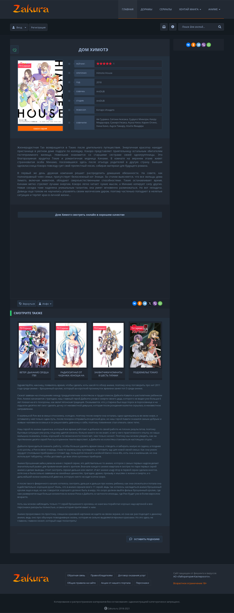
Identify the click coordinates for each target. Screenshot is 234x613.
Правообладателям (102, 575)
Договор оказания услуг (132, 575)
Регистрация (38, 27)
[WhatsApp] (160, 303)
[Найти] (220, 27)
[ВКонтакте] (134, 303)
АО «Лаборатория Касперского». (191, 576)
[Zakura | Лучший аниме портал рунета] (30, 9)
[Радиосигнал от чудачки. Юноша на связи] (71, 345)
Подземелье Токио (145, 372)
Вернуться (29, 303)
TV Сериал (24, 65)
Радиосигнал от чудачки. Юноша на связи (71, 373)
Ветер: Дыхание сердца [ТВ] (34, 373)
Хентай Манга (189, 9)
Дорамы (146, 9)
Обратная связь (76, 575)
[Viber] (155, 303)
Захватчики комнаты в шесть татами (108, 373)
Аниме (213, 9)
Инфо (45, 303)
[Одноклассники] (139, 303)
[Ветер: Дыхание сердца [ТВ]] (34, 345)
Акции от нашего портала (116, 582)
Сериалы (166, 9)
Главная (127, 9)
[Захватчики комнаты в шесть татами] (108, 345)
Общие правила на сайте (81, 582)
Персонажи (142, 582)
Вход (19, 27)
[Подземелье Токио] (145, 345)
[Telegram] (145, 303)
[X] (150, 303)
